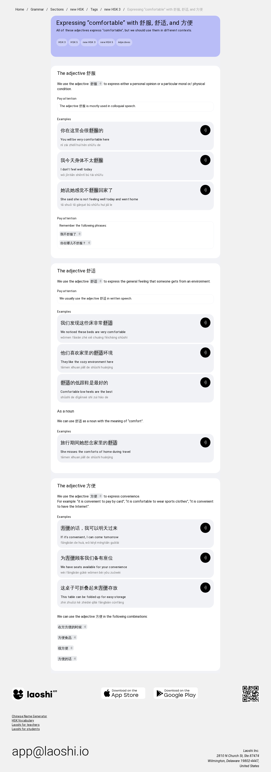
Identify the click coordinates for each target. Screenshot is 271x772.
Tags (94, 9)
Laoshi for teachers (26, 724)
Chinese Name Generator (29, 716)
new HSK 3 (112, 9)
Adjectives (124, 42)
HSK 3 (61, 42)
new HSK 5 (106, 42)
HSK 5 (74, 42)
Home (19, 9)
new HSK (77, 9)
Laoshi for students (26, 729)
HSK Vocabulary (23, 720)
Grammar (37, 9)
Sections (57, 9)
